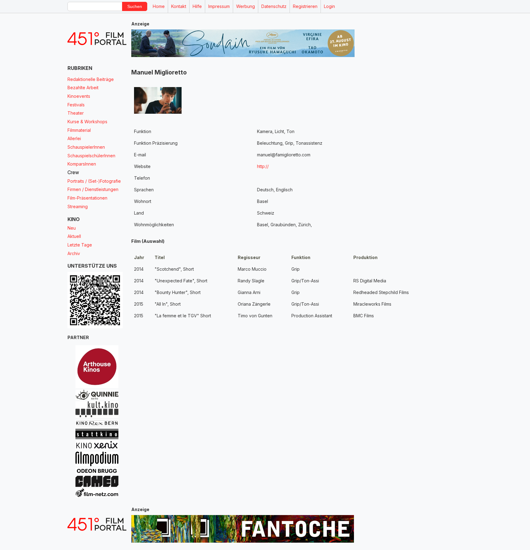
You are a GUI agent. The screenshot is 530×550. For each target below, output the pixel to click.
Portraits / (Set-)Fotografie (94, 181)
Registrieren (305, 6)
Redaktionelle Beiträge (90, 79)
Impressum (219, 6)
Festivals (76, 104)
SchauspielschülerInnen (91, 155)
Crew (73, 172)
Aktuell (74, 236)
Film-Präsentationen (87, 198)
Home (159, 6)
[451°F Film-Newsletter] (96, 38)
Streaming (77, 206)
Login (329, 6)
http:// (263, 166)
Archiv (73, 253)
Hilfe (197, 6)
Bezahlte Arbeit (82, 87)
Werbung (245, 6)
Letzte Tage (79, 244)
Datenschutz (273, 6)
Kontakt (178, 6)
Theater (75, 113)
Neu (71, 228)
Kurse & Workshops (87, 121)
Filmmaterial (79, 130)
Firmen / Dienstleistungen (92, 189)
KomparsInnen (81, 163)
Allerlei (74, 138)
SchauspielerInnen (86, 147)
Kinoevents (78, 96)
